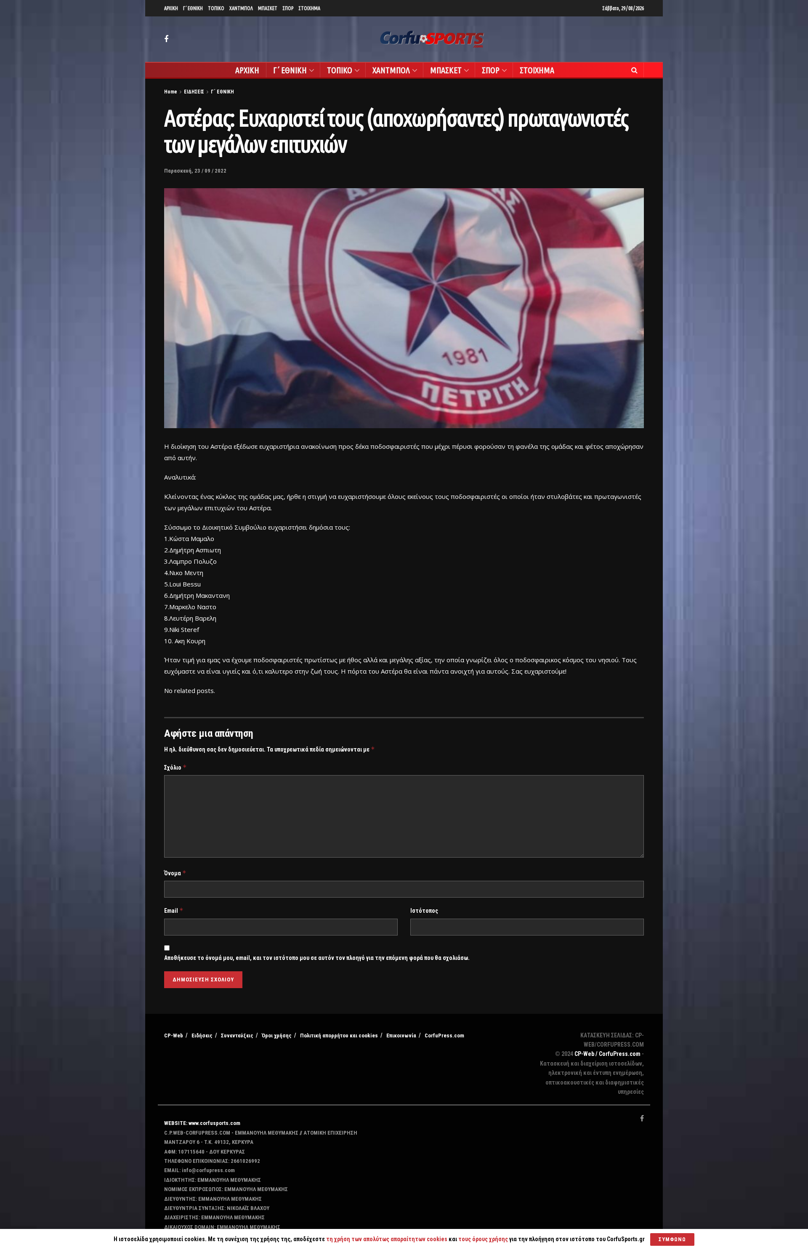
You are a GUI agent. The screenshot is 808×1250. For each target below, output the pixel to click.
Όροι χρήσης (277, 1035)
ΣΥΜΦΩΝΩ (672, 1239)
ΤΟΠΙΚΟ (216, 8)
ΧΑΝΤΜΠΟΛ (241, 8)
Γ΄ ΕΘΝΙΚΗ (193, 8)
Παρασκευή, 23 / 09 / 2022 (195, 171)
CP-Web (173, 1035)
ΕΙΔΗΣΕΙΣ (194, 92)
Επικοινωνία (401, 1035)
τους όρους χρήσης (483, 1239)
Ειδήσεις (202, 1035)
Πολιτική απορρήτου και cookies (339, 1035)
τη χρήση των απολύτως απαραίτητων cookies (386, 1239)
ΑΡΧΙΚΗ (171, 8)
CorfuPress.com (444, 1035)
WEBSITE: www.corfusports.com (202, 1123)
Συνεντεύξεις (237, 1035)
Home (170, 92)
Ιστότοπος (424, 910)
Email (173, 910)
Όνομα (175, 873)
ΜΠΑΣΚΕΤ (267, 8)
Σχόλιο (175, 767)
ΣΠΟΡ (287, 8)
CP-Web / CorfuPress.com (607, 1053)
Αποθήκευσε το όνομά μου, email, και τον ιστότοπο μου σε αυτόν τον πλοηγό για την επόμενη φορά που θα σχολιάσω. (317, 957)
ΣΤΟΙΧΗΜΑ (309, 8)
